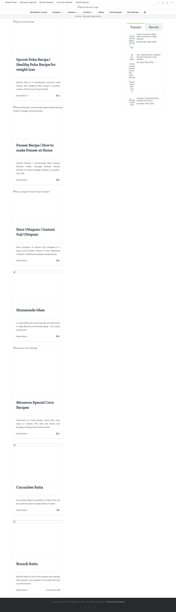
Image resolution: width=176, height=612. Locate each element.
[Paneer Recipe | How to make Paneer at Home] (38, 122)
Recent (154, 27)
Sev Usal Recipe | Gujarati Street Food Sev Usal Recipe (149, 57)
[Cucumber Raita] (38, 462)
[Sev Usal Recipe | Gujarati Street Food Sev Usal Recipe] (132, 55)
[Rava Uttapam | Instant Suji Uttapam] (38, 206)
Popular (136, 27)
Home (78, 16)
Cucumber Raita (29, 487)
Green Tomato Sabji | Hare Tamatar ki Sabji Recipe (147, 36)
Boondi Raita (27, 564)
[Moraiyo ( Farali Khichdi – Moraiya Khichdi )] (132, 99)
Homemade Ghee (30, 310)
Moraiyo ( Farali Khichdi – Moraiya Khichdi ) (148, 99)
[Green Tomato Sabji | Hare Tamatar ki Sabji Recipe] (132, 35)
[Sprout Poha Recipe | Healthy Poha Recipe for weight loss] (38, 36)
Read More (21, 96)
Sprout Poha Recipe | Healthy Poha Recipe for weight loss (36, 64)
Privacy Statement (116, 602)
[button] (145, 12)
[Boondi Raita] (38, 539)
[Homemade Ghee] (38, 287)
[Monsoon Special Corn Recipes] (38, 371)
